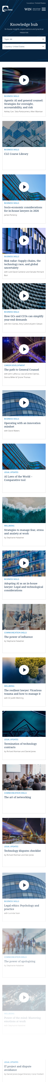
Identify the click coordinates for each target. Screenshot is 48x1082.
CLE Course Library (16, 153)
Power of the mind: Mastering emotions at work (22, 1012)
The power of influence (18, 636)
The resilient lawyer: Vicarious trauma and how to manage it (23, 691)
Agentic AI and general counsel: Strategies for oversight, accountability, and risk (23, 104)
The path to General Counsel (21, 369)
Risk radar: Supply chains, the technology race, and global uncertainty (22, 264)
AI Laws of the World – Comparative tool (18, 478)
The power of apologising (19, 957)
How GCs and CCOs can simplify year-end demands (23, 317)
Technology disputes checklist (22, 850)
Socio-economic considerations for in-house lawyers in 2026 (23, 208)
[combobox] (24, 39)
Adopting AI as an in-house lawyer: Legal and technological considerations (23, 587)
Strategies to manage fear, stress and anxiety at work (24, 531)
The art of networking (17, 797)
